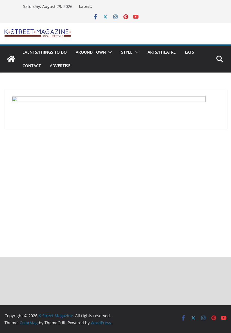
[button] (109, 52)
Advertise (60, 65)
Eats (189, 52)
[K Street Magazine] (11, 59)
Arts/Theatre (162, 52)
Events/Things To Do (45, 52)
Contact (32, 65)
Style (126, 52)
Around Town (91, 52)
